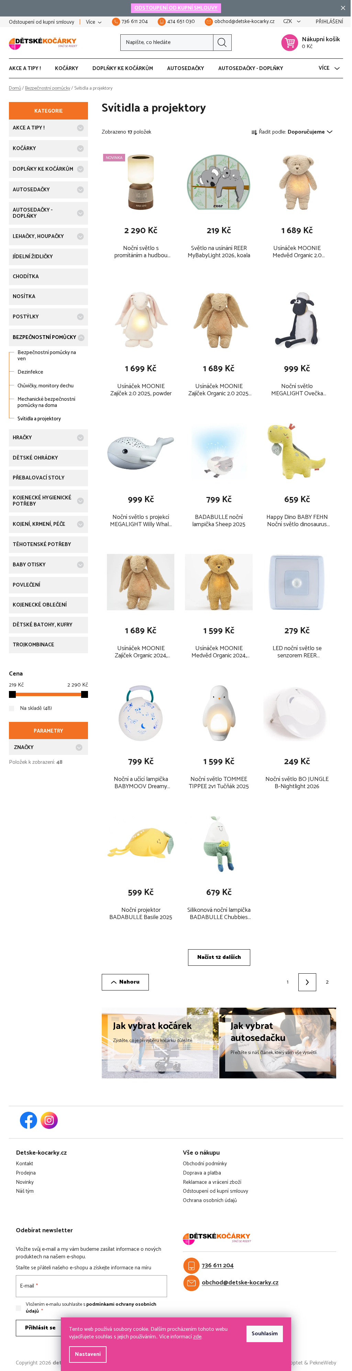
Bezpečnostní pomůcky (44, 337)
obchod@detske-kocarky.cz (240, 1283)
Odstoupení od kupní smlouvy (41, 22)
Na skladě (35, 708)
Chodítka (26, 276)
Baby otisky (29, 564)
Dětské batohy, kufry (43, 625)
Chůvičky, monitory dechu (46, 386)
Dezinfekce (30, 372)
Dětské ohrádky (35, 458)
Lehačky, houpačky (38, 236)
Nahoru (129, 982)
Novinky (25, 1182)
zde (197, 1336)
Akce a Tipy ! (29, 128)
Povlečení (26, 585)
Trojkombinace (33, 645)
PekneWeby (322, 1363)
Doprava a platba (202, 1173)
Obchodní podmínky (205, 1164)
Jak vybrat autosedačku (258, 1032)
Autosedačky (31, 189)
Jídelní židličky (33, 256)
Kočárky (24, 148)
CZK (288, 22)
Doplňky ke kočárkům (43, 169)
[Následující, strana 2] (307, 982)
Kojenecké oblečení (40, 605)
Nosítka (24, 296)
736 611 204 (218, 1265)
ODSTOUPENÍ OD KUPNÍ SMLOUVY (176, 8)
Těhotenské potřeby (42, 544)
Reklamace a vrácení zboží (212, 1182)
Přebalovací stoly (39, 478)
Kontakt (24, 1164)
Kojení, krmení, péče (39, 524)
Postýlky (26, 317)
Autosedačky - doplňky (33, 213)
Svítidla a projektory (39, 419)
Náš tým (25, 1191)
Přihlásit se (40, 1328)
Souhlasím (265, 1333)
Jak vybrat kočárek (152, 1026)
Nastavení (88, 1354)
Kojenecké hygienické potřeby (42, 501)
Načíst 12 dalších (219, 957)
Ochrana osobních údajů (210, 1200)
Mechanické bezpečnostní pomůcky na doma (46, 402)
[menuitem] (28, 69)
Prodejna (26, 1173)
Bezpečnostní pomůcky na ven (47, 355)
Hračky (22, 437)
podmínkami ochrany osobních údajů (91, 1308)
